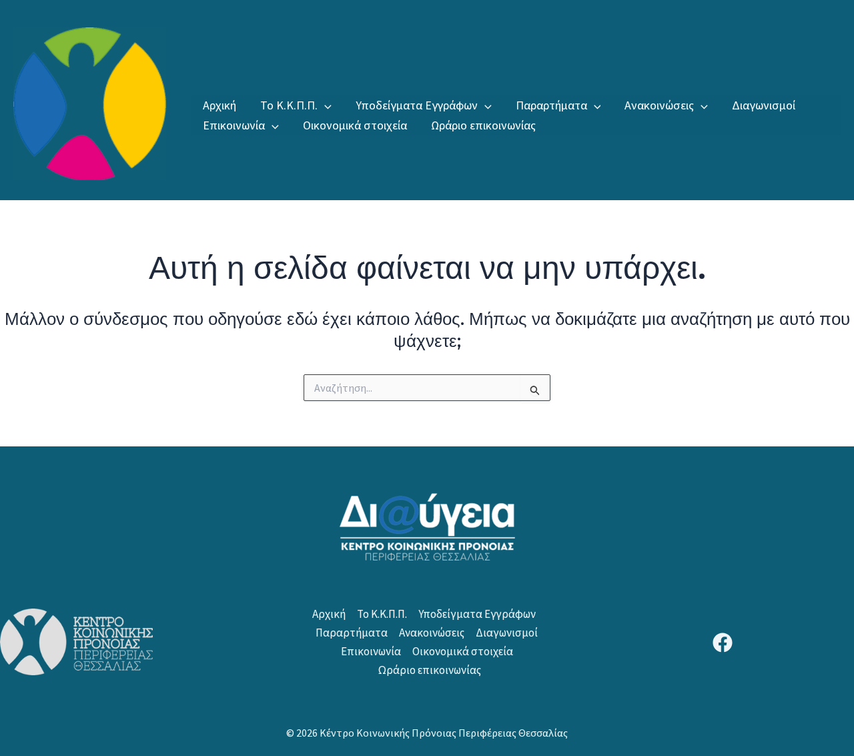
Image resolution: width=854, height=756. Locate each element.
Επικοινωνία (234, 125)
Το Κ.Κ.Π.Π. (289, 105)
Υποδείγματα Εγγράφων (417, 105)
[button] (325, 105)
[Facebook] (723, 643)
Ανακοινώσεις (659, 105)
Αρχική (219, 105)
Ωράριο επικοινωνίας (483, 125)
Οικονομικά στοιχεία (355, 125)
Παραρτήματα (551, 105)
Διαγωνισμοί (763, 105)
